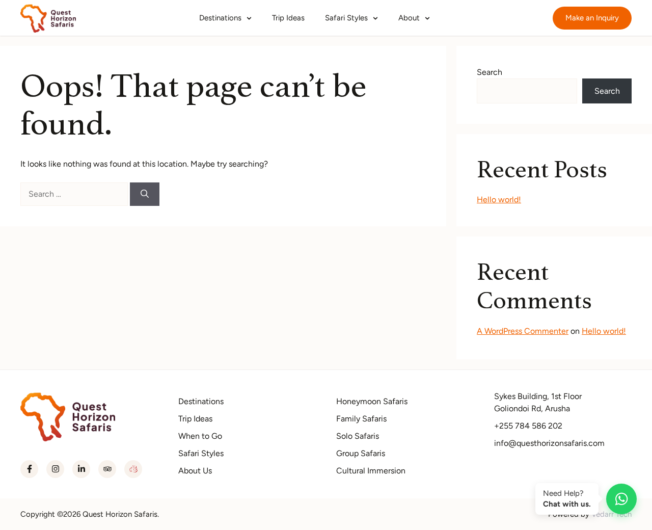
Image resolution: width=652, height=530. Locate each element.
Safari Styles (347, 17)
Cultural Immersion (370, 470)
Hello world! (499, 199)
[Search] (144, 194)
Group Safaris (360, 453)
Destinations (221, 17)
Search (489, 72)
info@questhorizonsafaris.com (549, 443)
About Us (195, 470)
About (410, 17)
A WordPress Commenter (522, 331)
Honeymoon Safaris (372, 401)
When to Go (200, 436)
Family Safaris (361, 418)
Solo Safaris (357, 436)
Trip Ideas (288, 17)
